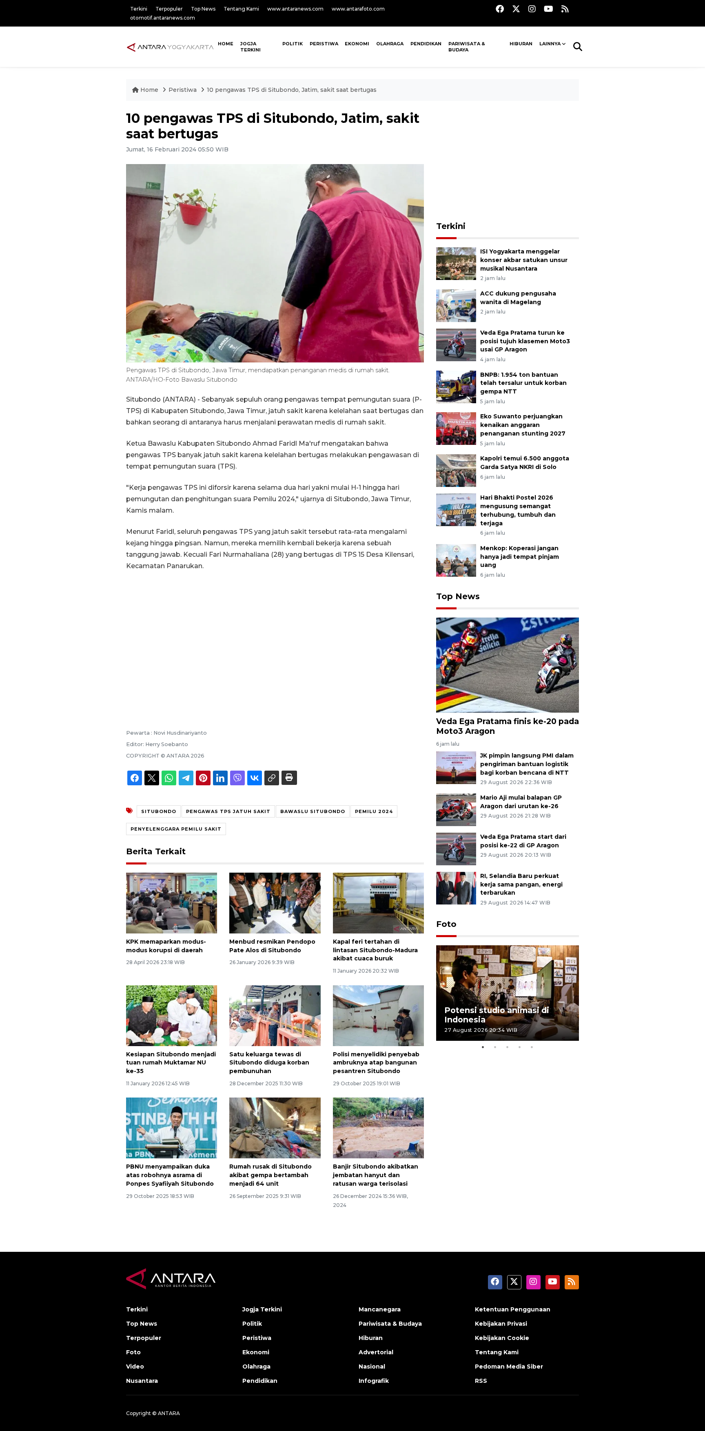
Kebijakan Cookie (502, 1338)
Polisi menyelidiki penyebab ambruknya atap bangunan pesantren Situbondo (376, 1063)
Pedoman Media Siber (509, 1366)
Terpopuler (169, 9)
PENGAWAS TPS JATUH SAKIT (228, 811)
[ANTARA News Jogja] (170, 46)
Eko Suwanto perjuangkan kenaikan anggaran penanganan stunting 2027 (522, 425)
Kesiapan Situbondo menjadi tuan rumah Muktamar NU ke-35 (171, 1063)
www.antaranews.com (295, 9)
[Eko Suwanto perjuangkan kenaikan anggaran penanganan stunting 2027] (456, 428)
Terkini (138, 9)
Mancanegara (380, 1309)
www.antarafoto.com (358, 9)
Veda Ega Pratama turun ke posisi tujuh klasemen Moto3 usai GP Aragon (525, 341)
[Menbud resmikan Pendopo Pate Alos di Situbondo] (274, 903)
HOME (225, 44)
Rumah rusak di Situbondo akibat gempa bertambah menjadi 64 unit (270, 1175)
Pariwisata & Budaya (466, 47)
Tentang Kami (241, 9)
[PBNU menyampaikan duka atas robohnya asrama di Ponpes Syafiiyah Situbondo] (171, 1127)
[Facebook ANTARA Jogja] (500, 9)
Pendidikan (425, 44)
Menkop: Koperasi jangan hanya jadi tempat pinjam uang (519, 556)
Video (135, 1366)
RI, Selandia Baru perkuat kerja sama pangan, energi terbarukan (521, 884)
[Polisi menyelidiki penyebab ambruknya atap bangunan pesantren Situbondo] (378, 1015)
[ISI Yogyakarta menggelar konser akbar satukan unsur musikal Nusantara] (456, 263)
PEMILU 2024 (374, 811)
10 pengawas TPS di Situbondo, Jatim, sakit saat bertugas (292, 89)
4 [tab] (520, 1047)
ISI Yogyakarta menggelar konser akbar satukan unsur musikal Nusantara (524, 260)
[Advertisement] (275, 639)
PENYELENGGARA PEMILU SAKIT (176, 829)
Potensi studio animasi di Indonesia (496, 1014)
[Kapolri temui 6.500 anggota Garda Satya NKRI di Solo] (456, 470)
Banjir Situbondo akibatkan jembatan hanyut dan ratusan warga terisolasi (375, 1175)
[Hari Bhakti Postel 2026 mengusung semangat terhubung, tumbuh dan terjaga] (456, 509)
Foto (446, 924)
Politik (292, 44)
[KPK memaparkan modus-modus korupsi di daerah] (171, 903)
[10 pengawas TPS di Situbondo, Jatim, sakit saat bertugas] (507, 665)
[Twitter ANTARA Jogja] (516, 9)
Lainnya (550, 44)
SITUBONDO (158, 811)
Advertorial (376, 1352)
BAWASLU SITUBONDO (312, 811)
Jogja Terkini (250, 47)
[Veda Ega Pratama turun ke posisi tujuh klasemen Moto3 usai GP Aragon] (456, 344)
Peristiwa (324, 44)
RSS (481, 1380)
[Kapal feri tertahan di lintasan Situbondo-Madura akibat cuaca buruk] (378, 903)
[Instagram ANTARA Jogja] (532, 9)
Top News (203, 9)
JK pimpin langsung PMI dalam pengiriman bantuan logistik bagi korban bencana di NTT (527, 764)
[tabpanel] (507, 992)
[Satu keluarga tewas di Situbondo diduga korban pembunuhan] (274, 1015)
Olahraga (389, 44)
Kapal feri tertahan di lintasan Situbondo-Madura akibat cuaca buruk (375, 950)
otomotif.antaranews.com (162, 18)
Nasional (372, 1366)
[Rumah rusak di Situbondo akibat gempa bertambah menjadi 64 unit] (274, 1127)
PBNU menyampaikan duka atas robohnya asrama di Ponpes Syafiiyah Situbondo (170, 1175)
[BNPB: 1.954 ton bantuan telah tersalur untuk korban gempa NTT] (456, 386)
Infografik (374, 1380)
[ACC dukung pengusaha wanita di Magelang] (456, 305)
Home (149, 89)
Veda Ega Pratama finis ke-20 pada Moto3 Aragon (507, 725)
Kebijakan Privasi (501, 1323)
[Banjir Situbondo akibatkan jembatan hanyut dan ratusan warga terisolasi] (378, 1127)
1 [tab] (483, 1047)
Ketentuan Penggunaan (512, 1309)
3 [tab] (507, 1047)
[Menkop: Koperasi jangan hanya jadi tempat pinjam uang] (456, 560)
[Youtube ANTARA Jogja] (548, 9)
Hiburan (521, 44)
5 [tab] (532, 1047)
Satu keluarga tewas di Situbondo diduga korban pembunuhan (269, 1063)
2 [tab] (495, 1047)
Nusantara (142, 1380)
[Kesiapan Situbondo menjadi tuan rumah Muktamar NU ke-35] (171, 1015)
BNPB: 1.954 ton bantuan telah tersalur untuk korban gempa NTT (523, 383)
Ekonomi (357, 44)
